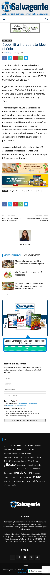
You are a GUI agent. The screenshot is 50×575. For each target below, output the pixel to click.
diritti (5, 461)
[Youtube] (37, 557)
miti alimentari (26, 469)
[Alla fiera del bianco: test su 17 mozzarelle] (8, 275)
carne (29, 453)
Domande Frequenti (25, 572)
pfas (31, 473)
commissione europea (11, 457)
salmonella (27, 477)
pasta (10, 473)
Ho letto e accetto (21, 405)
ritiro (39, 191)
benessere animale (10, 454)
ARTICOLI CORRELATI (12, 255)
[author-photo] (25, 241)
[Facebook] (4, 58)
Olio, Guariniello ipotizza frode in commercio (11, 219)
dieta (39, 457)
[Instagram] (19, 557)
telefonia (37, 481)
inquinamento (34, 465)
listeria (6, 469)
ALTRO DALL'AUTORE (32, 255)
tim (5, 485)
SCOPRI (25, 348)
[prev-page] (3, 294)
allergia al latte (14, 191)
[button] (4, 19)
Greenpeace (21, 465)
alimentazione (23, 445)
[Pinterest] (15, 58)
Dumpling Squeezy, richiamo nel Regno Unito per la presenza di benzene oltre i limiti (29, 286)
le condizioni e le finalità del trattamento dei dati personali (21, 405)
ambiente (7, 450)
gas (36, 461)
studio (29, 481)
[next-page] (7, 294)
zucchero (15, 485)
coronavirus (30, 457)
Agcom (6, 446)
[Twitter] (10, 58)
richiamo (13, 477)
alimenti (38, 446)
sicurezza (7, 481)
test (43, 481)
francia (31, 461)
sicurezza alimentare (18, 481)
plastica (37, 473)
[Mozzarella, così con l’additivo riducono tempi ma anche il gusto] (8, 264)
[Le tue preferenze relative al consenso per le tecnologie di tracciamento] (38, 571)
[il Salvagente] (25, 8)
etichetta (17, 461)
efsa (11, 461)
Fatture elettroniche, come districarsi (37, 219)
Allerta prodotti (7, 40)
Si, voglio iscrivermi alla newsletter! (25, 420)
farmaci (23, 461)
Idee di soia (31, 191)
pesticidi (20, 472)
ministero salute (15, 469)
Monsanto (36, 469)
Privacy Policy (26, 570)
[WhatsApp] (20, 58)
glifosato (10, 464)
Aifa (11, 446)
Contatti (25, 566)
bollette (22, 453)
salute (36, 477)
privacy (6, 477)
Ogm (6, 473)
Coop (23, 191)
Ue (9, 485)
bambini (29, 449)
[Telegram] (26, 58)
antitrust (17, 449)
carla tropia (8, 53)
